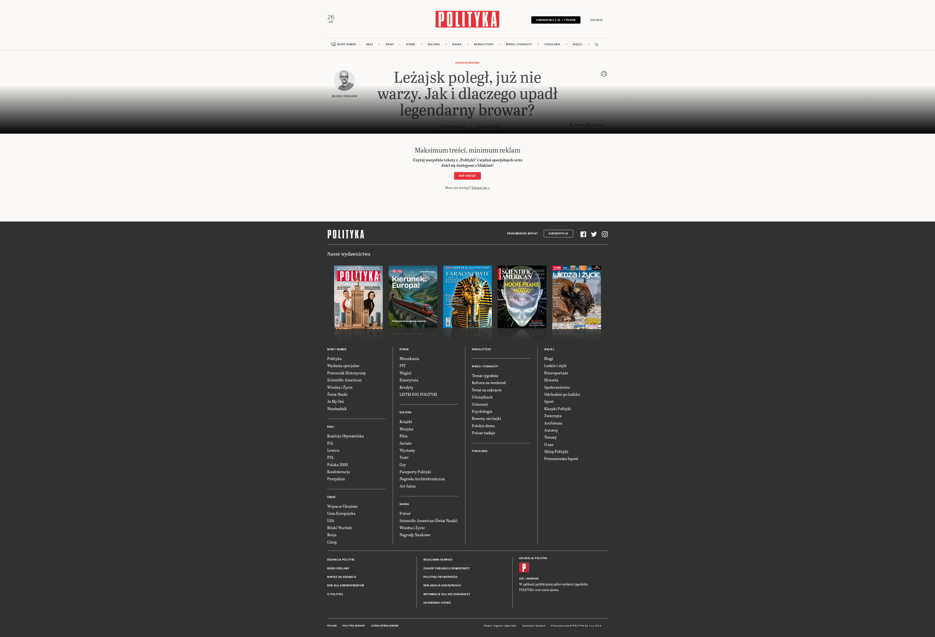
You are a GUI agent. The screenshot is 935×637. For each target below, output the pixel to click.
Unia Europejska (341, 513)
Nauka (457, 44)
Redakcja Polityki (341, 559)
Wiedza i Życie (340, 387)
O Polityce (335, 594)
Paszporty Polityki (415, 471)
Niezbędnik (337, 408)
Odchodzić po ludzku (562, 394)
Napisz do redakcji (341, 577)
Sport (549, 401)
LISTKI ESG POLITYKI (418, 394)
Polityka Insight (354, 625)
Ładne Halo (510, 625)
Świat (389, 44)
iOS (521, 578)
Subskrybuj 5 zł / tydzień (556, 20)
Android (532, 578)
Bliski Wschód (339, 527)
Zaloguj (596, 20)
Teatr (404, 457)
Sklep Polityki (556, 451)
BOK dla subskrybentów (346, 585)
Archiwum (553, 423)
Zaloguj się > (480, 187)
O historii (480, 404)
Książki (406, 421)
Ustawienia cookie (437, 602)
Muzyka (406, 429)
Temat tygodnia (485, 375)
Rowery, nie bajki (486, 418)
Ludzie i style (555, 365)
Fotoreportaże (556, 373)
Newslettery (484, 44)
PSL (330, 457)
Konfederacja (338, 471)
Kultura (434, 44)
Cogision (498, 625)
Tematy (550, 437)
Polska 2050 (337, 464)
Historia (551, 380)
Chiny (332, 542)
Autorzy (551, 430)
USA (330, 520)
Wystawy (407, 450)
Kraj (369, 44)
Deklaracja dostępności (442, 585)
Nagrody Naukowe (415, 534)
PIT (403, 365)
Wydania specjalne (343, 365)
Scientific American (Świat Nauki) (429, 520)
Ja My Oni (335, 401)
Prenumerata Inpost (522, 233)
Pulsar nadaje (483, 432)
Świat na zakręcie (487, 390)
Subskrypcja (558, 233)
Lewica (333, 450)
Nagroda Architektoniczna (422, 478)
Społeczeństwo (467, 63)
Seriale (406, 443)
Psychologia (482, 411)
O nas (548, 444)
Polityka (334, 358)
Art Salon (408, 486)
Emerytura (409, 380)
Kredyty (406, 387)
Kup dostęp (467, 175)
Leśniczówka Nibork (385, 625)
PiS (330, 443)
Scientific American (344, 380)
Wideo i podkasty (519, 44)
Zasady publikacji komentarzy (446, 568)
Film (404, 436)
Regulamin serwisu (438, 559)
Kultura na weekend (489, 382)
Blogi (548, 358)
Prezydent (336, 478)
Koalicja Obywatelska (345, 436)
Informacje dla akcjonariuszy (446, 594)
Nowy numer (346, 44)
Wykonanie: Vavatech (533, 625)
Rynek (410, 44)
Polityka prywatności (440, 577)
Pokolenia (552, 44)
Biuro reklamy (338, 568)
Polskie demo (483, 425)
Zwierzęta (553, 415)
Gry (403, 464)
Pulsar (405, 513)
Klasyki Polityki (557, 408)
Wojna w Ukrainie (342, 506)
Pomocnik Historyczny (346, 373)
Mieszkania (409, 358)
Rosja (332, 534)
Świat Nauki (337, 394)
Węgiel (405, 373)
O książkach (482, 397)
